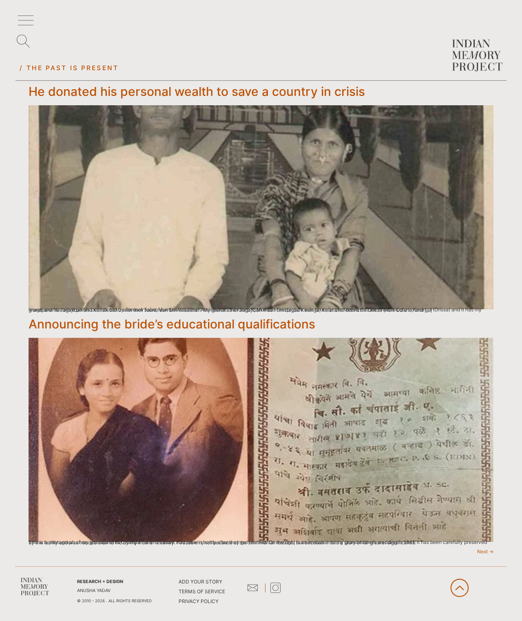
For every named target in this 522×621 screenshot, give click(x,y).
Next (485, 551)
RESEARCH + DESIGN (100, 581)
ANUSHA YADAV (94, 590)
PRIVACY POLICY (199, 601)
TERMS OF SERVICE (202, 591)
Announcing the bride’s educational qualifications (172, 324)
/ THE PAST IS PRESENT (69, 68)
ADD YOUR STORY (200, 582)
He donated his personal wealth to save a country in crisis (197, 91)
